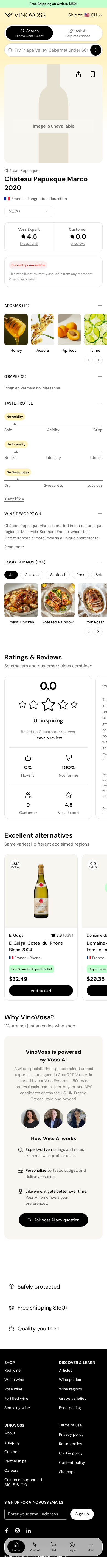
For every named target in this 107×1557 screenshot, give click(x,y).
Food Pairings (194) (25, 562)
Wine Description (22, 513)
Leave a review (48, 737)
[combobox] (29, 211)
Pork (80, 574)
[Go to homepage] (25, 15)
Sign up (82, 1513)
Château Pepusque (21, 170)
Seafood (57, 574)
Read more (14, 546)
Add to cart (41, 990)
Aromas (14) (16, 305)
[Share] (78, 74)
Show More (14, 498)
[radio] (29, 33)
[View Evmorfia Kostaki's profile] (30, 1118)
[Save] (92, 74)
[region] (53, 575)
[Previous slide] (88, 360)
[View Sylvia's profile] (76, 1118)
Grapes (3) (15, 376)
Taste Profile (18, 403)
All (11, 574)
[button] (53, 51)
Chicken (32, 574)
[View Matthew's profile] (53, 1118)
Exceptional (29, 243)
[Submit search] (95, 50)
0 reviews (78, 243)
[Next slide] (98, 360)
